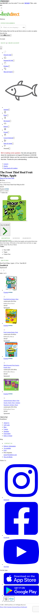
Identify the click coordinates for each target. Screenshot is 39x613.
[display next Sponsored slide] (4, 270)
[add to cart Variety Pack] (5, 294)
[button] (13, 297)
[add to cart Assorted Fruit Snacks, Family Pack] (5, 361)
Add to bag (5, 260)
